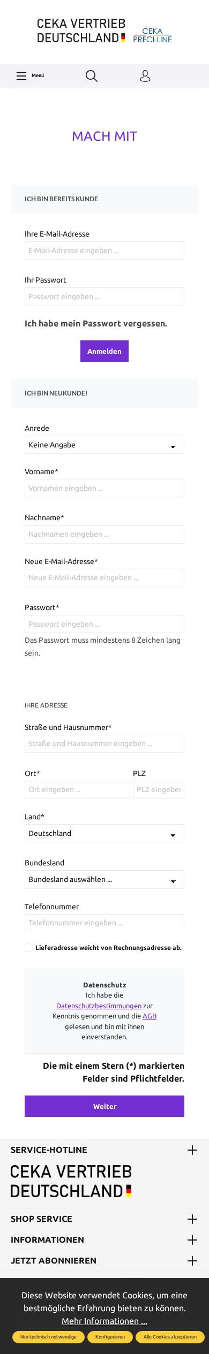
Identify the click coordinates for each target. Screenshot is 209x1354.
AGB (149, 1016)
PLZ (139, 773)
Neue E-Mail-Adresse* (61, 561)
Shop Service (41, 1218)
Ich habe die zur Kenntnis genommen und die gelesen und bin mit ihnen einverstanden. (104, 1015)
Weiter (104, 1106)
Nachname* (44, 517)
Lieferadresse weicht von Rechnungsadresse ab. (108, 947)
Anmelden (104, 351)
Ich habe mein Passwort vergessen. (96, 323)
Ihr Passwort (45, 280)
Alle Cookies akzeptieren (170, 1337)
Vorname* (41, 471)
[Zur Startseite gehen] (104, 30)
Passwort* (42, 607)
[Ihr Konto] (145, 76)
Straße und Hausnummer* (68, 727)
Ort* (32, 773)
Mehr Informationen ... (104, 1321)
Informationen (47, 1239)
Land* (34, 816)
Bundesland (44, 862)
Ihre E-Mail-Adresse (57, 234)
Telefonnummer (52, 906)
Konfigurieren (110, 1337)
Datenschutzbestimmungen (98, 1005)
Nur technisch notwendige (48, 1337)
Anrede (37, 428)
